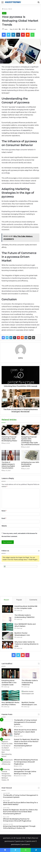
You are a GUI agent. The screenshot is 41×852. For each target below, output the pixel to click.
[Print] (33, 337)
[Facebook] (3, 337)
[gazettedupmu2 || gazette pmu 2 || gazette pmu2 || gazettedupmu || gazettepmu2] (13, 2)
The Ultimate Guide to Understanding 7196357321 (30, 683)
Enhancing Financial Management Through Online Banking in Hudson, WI (25, 771)
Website (4, 526)
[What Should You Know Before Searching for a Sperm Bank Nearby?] (7, 732)
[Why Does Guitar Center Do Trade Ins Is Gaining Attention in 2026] (7, 644)
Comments (33, 600)
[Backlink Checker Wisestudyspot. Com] (7, 636)
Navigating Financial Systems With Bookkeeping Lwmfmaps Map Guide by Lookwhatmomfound (30, 440)
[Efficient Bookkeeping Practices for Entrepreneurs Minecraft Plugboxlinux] (7, 762)
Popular (19, 600)
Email (4, 518)
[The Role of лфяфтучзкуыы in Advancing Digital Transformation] (11, 455)
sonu (6, 29)
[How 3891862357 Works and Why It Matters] (7, 627)
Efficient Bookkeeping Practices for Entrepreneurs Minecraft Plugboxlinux (26, 762)
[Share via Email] (29, 337)
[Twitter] (7, 337)
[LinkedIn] (10, 337)
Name (4, 511)
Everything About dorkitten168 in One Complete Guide (9, 683)
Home (5, 9)
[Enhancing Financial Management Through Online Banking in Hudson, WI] (7, 774)
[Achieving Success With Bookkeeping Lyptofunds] (30, 455)
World (10, 9)
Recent (6, 600)
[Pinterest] (18, 337)
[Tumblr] (14, 337)
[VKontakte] (25, 337)
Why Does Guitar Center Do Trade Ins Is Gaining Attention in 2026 (26, 644)
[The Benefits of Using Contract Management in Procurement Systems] (7, 723)
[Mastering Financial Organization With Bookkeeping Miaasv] (11, 430)
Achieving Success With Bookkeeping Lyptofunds (30, 464)
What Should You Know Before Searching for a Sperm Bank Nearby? (25, 732)
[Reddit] (22, 337)
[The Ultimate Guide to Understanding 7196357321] (7, 618)
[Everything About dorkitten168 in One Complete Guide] (7, 609)
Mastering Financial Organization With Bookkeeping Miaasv (9, 439)
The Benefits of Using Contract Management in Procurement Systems (25, 722)
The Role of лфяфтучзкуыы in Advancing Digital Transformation (8, 465)
